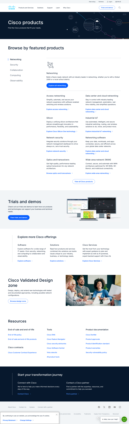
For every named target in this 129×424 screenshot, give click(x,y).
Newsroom (116, 414)
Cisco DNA (51, 335)
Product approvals (93, 339)
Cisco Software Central (55, 348)
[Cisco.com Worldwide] (11, 8)
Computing (15, 75)
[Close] (57, 415)
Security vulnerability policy (96, 352)
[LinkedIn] (109, 407)
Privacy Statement (9, 420)
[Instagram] (120, 407)
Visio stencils (52, 352)
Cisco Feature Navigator (56, 339)
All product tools (53, 357)
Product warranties (93, 348)
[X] (104, 407)
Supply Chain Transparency (102, 414)
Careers (32, 407)
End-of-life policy (14, 335)
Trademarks (87, 414)
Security (14, 65)
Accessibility (77, 414)
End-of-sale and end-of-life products (22, 339)
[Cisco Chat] (124, 419)
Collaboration (16, 70)
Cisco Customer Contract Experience (22, 353)
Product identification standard (97, 344)
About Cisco (12, 407)
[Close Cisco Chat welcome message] (98, 418)
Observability (16, 80)
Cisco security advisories (56, 344)
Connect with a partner (45, 407)
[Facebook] (99, 407)
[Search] (119, 7)
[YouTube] (115, 407)
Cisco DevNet (91, 335)
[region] (29, 418)
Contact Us (22, 407)
